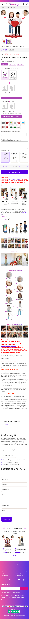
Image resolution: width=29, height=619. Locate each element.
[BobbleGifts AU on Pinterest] (10, 580)
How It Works (4, 569)
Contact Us (18, 566)
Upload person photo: (7, 83)
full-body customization (15, 179)
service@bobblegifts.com (8, 346)
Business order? (23, 167)
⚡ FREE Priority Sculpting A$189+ (13, 1)
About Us (3, 566)
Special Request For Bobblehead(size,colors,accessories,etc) (11, 139)
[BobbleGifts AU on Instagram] (14, 580)
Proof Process (4, 575)
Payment (3, 571)
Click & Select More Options (11, 98)
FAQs (2, 573)
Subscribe (24, 588)
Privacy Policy (18, 573)
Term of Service (19, 575)
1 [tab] (13, 555)
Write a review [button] (14, 426)
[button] (18, 50)
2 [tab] (15, 555)
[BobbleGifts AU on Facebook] (5, 580)
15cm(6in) (5, 64)
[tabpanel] (8, 544)
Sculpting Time (9, 150)
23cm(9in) (20, 64)
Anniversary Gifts (11, 7)
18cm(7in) (12, 64)
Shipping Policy (19, 569)
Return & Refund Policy (21, 571)
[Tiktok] (24, 580)
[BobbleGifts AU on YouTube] (19, 580)
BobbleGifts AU (21, 615)
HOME (2, 7)
